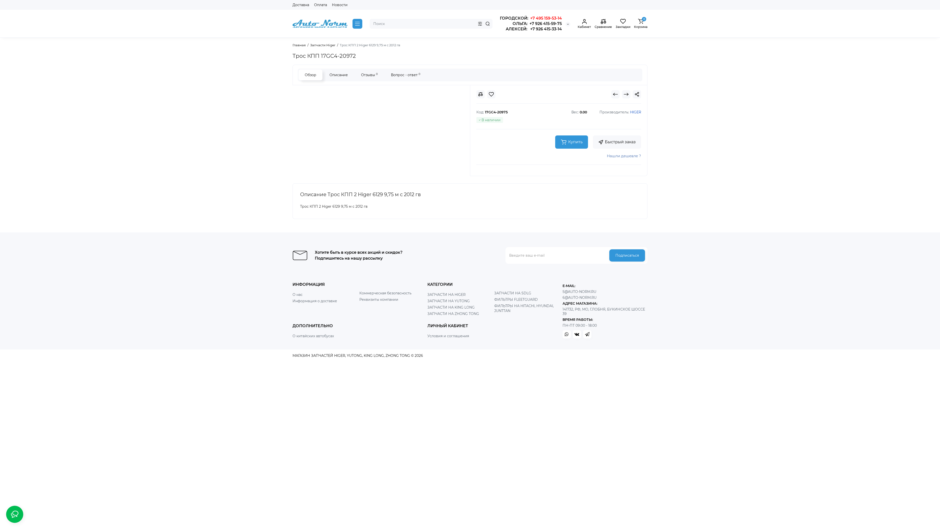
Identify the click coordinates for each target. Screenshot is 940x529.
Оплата (320, 5)
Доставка (301, 5)
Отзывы (369, 74)
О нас (298, 294)
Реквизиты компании (378, 299)
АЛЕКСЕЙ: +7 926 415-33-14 (534, 29)
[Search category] (480, 24)
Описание (338, 75)
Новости (340, 5)
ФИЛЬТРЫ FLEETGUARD (516, 299)
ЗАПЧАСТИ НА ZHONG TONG (453, 314)
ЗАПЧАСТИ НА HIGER (446, 294)
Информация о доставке (315, 301)
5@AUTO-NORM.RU (579, 291)
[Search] (488, 24)
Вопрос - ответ (405, 74)
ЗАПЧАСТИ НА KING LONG (451, 307)
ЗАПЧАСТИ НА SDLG (512, 293)
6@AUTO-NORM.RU (580, 297)
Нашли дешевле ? (624, 156)
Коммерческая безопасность (385, 293)
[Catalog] (357, 24)
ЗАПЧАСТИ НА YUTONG (448, 301)
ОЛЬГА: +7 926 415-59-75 (537, 23)
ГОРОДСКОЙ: (531, 18)
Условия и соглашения (448, 336)
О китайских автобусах (313, 336)
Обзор (310, 75)
